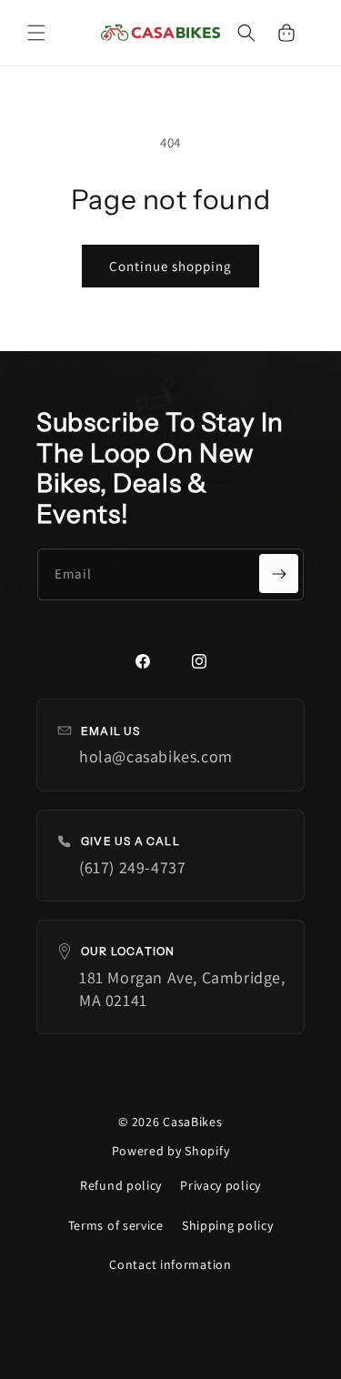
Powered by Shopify (171, 1150)
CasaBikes (192, 1121)
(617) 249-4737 (132, 867)
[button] (36, 33)
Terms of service (116, 1225)
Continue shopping (170, 266)
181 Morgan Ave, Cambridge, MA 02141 (182, 989)
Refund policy (121, 1185)
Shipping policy (228, 1225)
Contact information (170, 1264)
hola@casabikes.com (156, 756)
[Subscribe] (278, 573)
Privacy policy (220, 1185)
